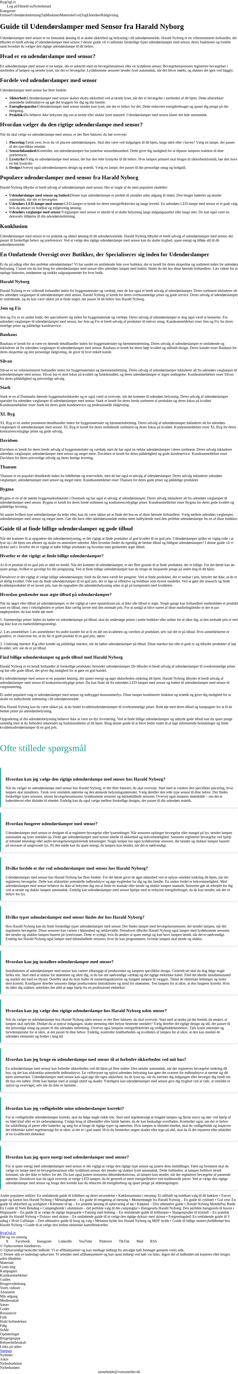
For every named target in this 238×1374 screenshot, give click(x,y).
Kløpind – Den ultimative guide (160, 1204)
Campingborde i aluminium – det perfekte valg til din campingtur (90, 1208)
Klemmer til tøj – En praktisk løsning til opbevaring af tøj (92, 1204)
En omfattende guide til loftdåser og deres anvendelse (76, 1195)
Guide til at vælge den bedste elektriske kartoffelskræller (67, 1225)
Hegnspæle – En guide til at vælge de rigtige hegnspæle (41, 1212)
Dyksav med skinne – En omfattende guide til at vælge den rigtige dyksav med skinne (102, 1216)
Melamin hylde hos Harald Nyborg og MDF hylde (132, 1221)
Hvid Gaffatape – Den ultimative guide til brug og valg (51, 1221)
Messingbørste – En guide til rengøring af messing (91, 1200)
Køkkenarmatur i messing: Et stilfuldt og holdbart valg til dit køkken (168, 1195)
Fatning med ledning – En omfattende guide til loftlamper (127, 1212)
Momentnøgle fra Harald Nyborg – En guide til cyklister (173, 1200)
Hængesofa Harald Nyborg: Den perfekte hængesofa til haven (186, 1208)
